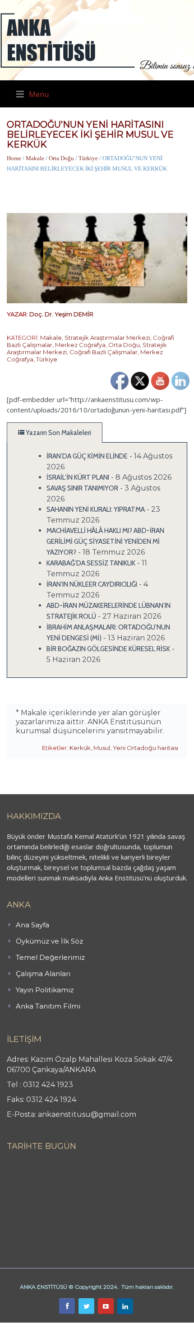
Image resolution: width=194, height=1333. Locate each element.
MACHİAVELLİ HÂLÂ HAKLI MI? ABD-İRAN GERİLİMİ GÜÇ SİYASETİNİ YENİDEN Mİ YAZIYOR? (105, 541)
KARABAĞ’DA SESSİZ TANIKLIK (90, 563)
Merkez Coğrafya (80, 344)
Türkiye (88, 158)
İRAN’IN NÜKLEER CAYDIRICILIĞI (91, 584)
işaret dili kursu (142, 1327)
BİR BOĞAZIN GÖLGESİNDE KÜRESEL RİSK (108, 649)
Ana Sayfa (32, 925)
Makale (35, 158)
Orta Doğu (61, 158)
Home (14, 158)
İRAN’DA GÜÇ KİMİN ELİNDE (87, 456)
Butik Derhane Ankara (33, 1327)
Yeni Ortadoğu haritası (145, 747)
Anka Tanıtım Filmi (48, 1006)
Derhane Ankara (92, 1327)
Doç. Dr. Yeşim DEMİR (61, 314)
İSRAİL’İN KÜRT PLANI (77, 477)
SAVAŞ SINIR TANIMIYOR (82, 488)
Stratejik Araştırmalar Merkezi (107, 337)
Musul (101, 747)
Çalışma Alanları (43, 973)
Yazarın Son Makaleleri (57, 433)
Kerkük (80, 747)
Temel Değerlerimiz (50, 957)
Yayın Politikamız (45, 990)
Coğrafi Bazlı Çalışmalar (103, 352)
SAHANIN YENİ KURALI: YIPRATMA (95, 509)
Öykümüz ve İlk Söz (49, 941)
